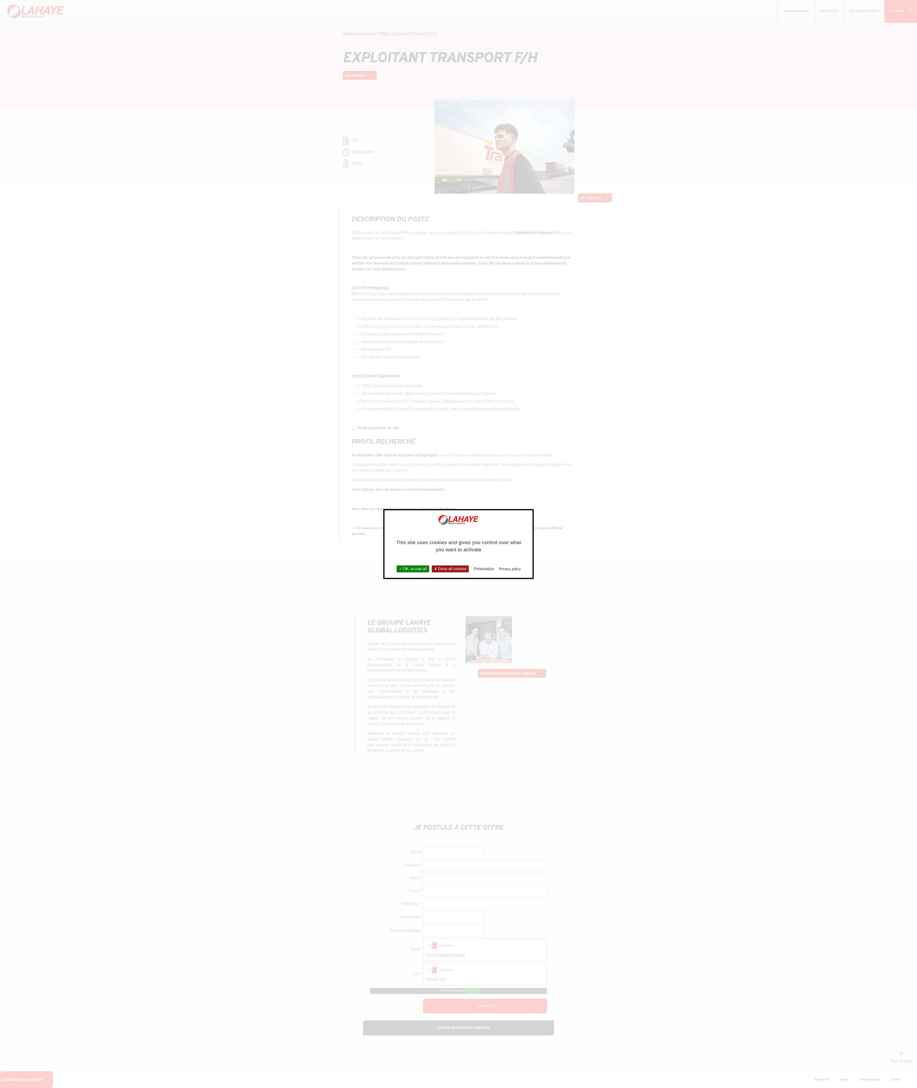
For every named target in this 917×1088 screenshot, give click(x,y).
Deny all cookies (451, 569)
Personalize (484, 569)
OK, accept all (414, 569)
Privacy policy (510, 569)
